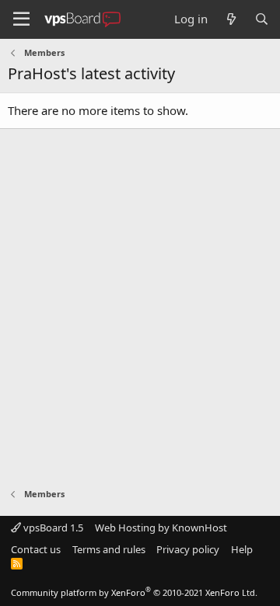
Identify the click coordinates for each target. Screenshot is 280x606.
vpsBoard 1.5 (52, 528)
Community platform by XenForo (134, 592)
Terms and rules (108, 549)
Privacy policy (187, 549)
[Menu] (21, 19)
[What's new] (230, 19)
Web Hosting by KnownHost (161, 528)
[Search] (262, 19)
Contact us (36, 549)
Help (242, 549)
